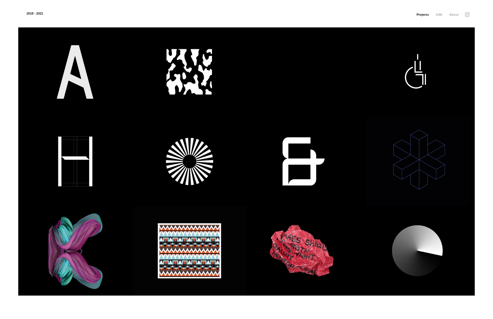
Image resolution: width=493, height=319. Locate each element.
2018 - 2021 (35, 13)
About (454, 14)
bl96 (439, 14)
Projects (423, 14)
